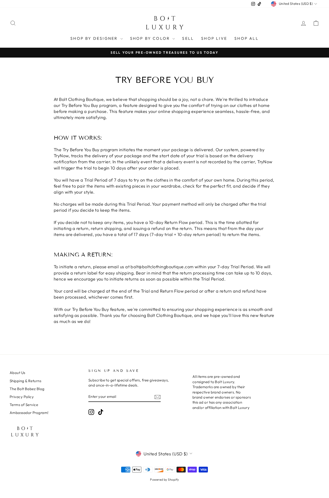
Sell (188, 38)
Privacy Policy (22, 396)
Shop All (246, 38)
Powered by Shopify (164, 479)
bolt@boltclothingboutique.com (162, 266)
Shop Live (214, 38)
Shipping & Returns (25, 381)
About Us (17, 372)
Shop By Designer (94, 38)
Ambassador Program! (29, 412)
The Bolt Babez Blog (27, 389)
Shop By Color (150, 38)
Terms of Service (24, 404)
